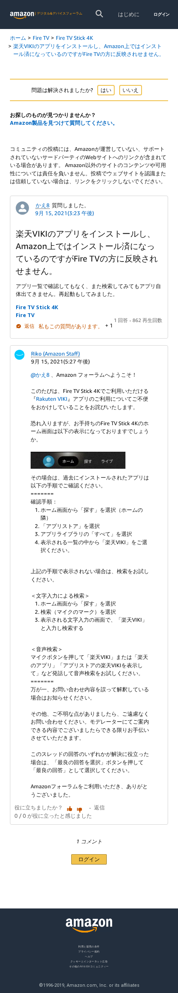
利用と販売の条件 (89, 946)
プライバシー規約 (89, 950)
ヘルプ (89, 955)
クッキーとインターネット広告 (89, 960)
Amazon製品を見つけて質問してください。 (64, 122)
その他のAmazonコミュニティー (89, 965)
